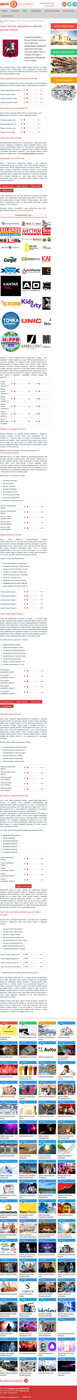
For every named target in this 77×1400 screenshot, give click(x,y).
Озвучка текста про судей (45, 1116)
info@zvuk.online (49, 6)
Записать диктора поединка (46, 1254)
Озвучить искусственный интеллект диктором (7, 1354)
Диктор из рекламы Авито (46, 1057)
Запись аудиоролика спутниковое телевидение (45, 1216)
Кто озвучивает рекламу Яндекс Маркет (26, 1216)
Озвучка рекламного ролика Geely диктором (8, 1315)
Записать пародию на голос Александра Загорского (27, 1255)
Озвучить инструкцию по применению (65, 1157)
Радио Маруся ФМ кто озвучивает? (64, 1374)
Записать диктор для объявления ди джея (25, 1334)
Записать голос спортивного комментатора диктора (27, 1176)
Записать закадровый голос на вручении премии (46, 1236)
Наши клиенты (12, 21)
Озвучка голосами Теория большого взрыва (26, 1275)
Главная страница (4, 21)
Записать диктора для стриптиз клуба (6, 1137)
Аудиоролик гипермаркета (46, 1077)
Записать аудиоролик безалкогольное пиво (25, 1078)
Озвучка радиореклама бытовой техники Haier (45, 1315)
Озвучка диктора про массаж (8, 1294)
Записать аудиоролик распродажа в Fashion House (27, 1236)
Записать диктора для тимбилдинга (64, 1295)
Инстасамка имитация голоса (27, 1353)
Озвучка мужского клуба (26, 1136)
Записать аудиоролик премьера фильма (25, 1315)
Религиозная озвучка (64, 1037)
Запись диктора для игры (45, 1373)
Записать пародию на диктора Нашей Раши (44, 1334)
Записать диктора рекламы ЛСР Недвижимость (66, 1315)
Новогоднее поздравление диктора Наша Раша (65, 1137)
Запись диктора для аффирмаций (25, 1157)
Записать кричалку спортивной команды (64, 1097)
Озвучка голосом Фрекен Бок (46, 1096)
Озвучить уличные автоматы (8, 1274)
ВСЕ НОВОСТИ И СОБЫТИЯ (11, 1380)
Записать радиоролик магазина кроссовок (25, 1374)
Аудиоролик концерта (6, 1077)
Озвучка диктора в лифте (7, 1156)
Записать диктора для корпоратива (64, 1176)
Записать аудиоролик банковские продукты (44, 1157)
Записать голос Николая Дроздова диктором (45, 1295)
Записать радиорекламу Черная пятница (65, 1196)
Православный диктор (6, 1057)
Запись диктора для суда (65, 1116)
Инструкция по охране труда (27, 1037)
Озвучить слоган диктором (8, 1254)
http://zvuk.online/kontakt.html (23, 210)
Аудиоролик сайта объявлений (5, 1038)
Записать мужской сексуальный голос (43, 1137)
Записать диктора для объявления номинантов (65, 1236)
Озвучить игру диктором (7, 1096)
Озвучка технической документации (6, 1176)
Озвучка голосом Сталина (65, 1215)
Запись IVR (35, 972)
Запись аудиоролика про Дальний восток (45, 1196)
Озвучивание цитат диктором (27, 1057)
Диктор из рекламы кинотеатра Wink (63, 1058)
